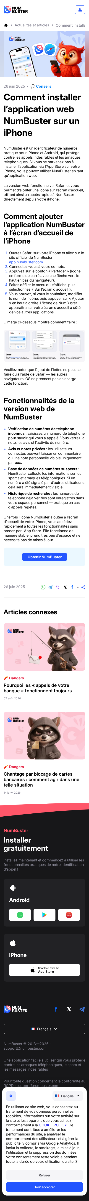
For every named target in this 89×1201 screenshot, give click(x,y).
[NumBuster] (16, 9)
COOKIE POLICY (53, 1125)
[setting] (11, 1096)
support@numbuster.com (25, 1048)
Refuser (44, 1175)
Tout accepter (44, 1187)
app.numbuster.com (26, 262)
